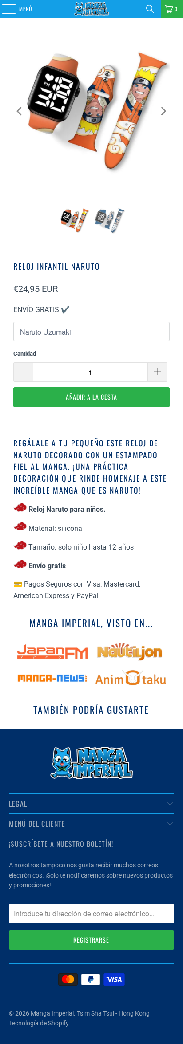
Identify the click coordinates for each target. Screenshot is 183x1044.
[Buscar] (150, 9)
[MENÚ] (4, 9)
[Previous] (20, 111)
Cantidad (24, 353)
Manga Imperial (52, 1013)
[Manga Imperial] (91, 9)
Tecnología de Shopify (39, 1023)
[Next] (163, 111)
